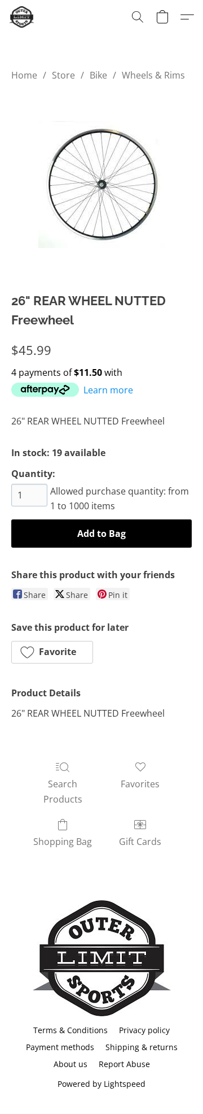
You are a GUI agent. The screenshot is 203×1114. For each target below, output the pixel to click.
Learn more (108, 390)
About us (70, 1064)
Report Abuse (124, 1064)
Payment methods (60, 1047)
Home (24, 75)
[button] (22, 17)
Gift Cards (140, 841)
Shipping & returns (141, 1047)
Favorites (140, 784)
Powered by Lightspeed (101, 1083)
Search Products (62, 791)
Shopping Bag (62, 841)
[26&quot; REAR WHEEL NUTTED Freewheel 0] (101, 184)
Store (63, 75)
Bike (98, 75)
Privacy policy (144, 1030)
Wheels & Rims (153, 75)
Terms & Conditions (70, 1030)
